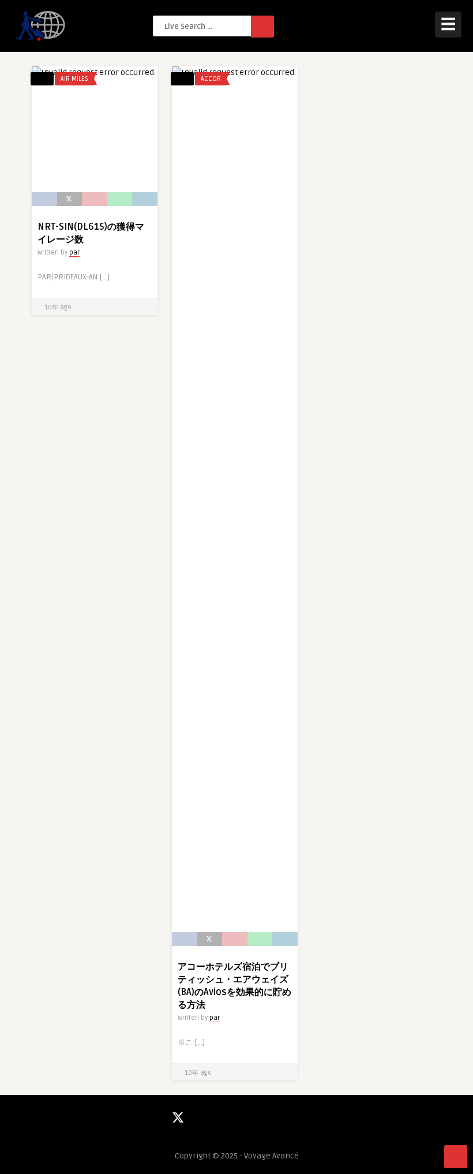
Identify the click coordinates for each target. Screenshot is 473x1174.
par (74, 252)
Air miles (74, 79)
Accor (211, 79)
